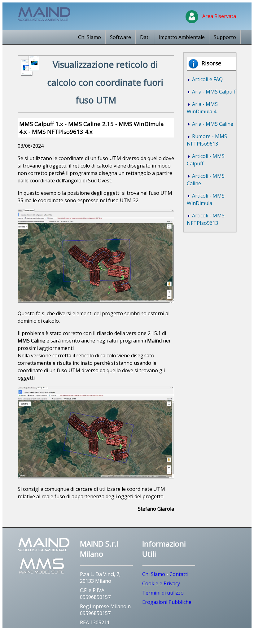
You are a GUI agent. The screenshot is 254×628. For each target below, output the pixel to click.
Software (120, 37)
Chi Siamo (89, 37)
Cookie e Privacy (161, 583)
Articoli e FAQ (207, 79)
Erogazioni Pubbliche (166, 602)
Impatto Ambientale (182, 37)
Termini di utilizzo (163, 592)
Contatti (178, 574)
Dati (145, 37)
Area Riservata (218, 16)
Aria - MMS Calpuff (213, 91)
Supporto (225, 37)
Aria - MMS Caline (212, 123)
